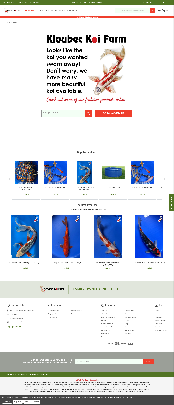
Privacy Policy (129, 327)
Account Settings (161, 330)
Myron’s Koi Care (130, 317)
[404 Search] (88, 113)
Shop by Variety (76, 311)
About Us (43, 10)
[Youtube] (20, 327)
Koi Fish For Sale (53, 311)
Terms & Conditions (108, 327)
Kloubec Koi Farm (133, 382)
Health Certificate (107, 324)
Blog (126, 324)
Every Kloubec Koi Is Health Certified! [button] (87, 17)
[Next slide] (164, 179)
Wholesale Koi (129, 330)
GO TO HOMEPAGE (113, 113)
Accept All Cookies (32, 402)
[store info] (169, 2)
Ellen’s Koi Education (108, 317)
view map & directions (17, 322)
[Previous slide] (9, 179)
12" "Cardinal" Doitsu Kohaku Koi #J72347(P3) (108, 264)
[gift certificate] (164, 2)
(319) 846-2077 (148, 2)
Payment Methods (161, 320)
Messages (158, 314)
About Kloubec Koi (107, 314)
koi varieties (107, 389)
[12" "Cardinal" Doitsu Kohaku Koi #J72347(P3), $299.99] (107, 236)
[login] (158, 2)
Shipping (128, 333)
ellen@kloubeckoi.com (17, 318)
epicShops (44, 374)
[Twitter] (16, 327)
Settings (7, 402)
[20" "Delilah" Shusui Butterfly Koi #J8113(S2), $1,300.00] (24, 236)
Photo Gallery (129, 311)
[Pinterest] (12, 327)
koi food (79, 382)
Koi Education (56, 10)
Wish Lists (158, 324)
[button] (171, 202)
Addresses (158, 317)
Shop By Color (52, 314)
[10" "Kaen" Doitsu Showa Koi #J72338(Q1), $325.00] (149, 236)
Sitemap (104, 337)
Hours (127, 320)
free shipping (97, 2)
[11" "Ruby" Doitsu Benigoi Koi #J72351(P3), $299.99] (66, 236)
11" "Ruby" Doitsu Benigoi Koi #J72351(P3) (66, 263)
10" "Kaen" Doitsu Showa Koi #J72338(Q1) (149, 263)
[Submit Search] (152, 10)
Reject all (17, 402)
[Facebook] (8, 327)
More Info (71, 10)
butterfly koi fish (64, 382)
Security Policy (106, 330)
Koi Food (74, 314)
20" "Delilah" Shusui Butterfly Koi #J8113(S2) (24, 263)
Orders (157, 311)
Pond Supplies (52, 317)
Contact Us (105, 333)
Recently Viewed (160, 327)
